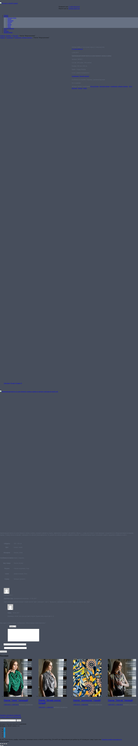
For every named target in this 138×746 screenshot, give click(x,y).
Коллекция (9, 37)
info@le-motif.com (74, 8)
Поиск (18, 720)
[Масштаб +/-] (1, 743)
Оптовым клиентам (9, 28)
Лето (130, 86)
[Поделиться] (4, 743)
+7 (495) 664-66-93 (74, 7)
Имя (2, 644)
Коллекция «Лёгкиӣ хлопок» (23, 37)
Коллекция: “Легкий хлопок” (80, 76)
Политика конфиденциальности (112, 739)
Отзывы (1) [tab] (18, 383)
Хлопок (80, 88)
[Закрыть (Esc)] (6, 743)
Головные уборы (12, 18)
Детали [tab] (12, 383)
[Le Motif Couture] (9, 3)
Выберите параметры (26, 704)
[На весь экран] (2, 743)
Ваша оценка (4, 626)
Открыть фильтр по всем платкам (10, 717)
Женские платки (104, 86)
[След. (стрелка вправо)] (2, 745)
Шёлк (85, 88)
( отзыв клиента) (77, 49)
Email (2, 648)
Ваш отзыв (4, 641)
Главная (2, 37)
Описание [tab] (7, 383)
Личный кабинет (8, 32)
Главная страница (5, 36)
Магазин (6, 16)
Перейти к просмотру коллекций (10, 715)
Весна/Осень (94, 86)
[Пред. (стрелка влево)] (1, 745)
